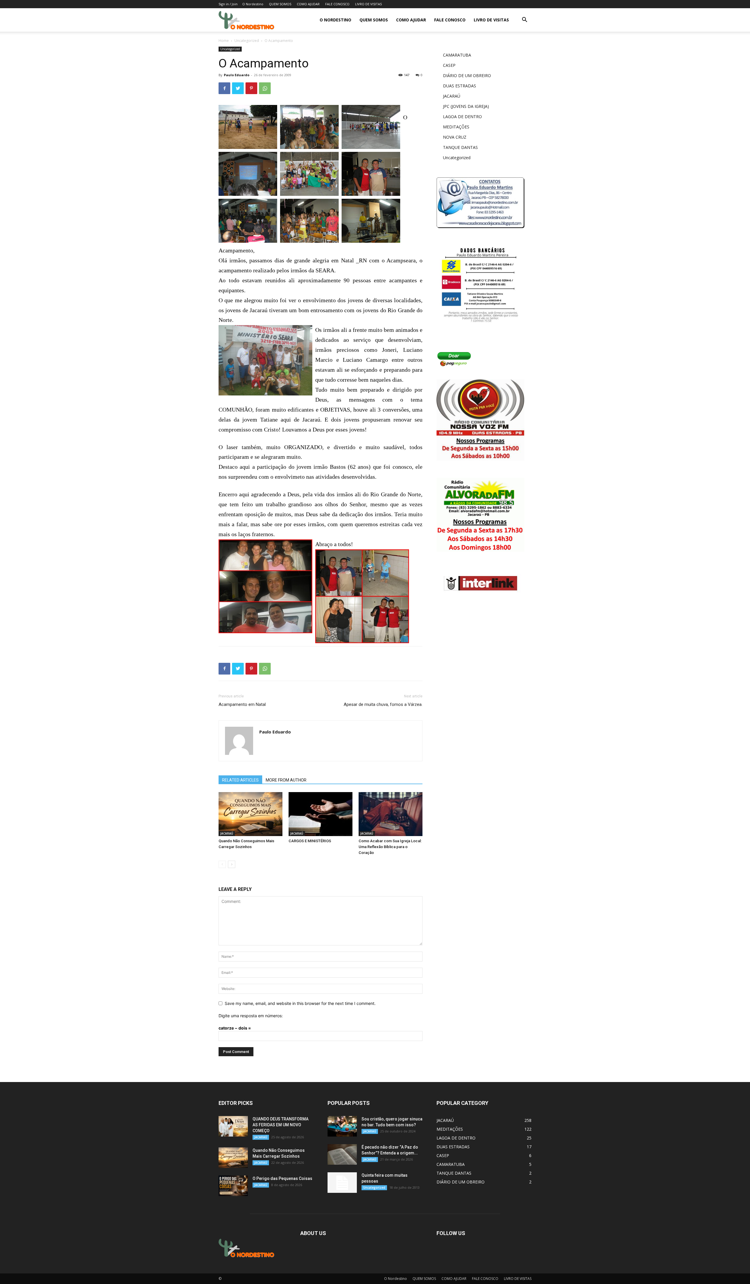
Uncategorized (246, 40)
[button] (524, 20)
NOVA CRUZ (454, 137)
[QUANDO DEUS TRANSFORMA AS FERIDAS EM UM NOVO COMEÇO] (233, 1126)
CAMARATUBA (457, 55)
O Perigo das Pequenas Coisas (282, 1178)
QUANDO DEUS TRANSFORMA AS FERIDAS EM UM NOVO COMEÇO (280, 1125)
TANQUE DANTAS (460, 147)
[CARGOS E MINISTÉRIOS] (320, 814)
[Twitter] (238, 88)
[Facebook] (224, 88)
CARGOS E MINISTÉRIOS (310, 841)
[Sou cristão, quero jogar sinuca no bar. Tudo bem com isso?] (342, 1126)
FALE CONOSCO (337, 4)
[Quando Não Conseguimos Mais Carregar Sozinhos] (250, 814)
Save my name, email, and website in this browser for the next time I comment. (300, 1003)
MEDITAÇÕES (456, 127)
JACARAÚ (226, 833)
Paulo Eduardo (236, 75)
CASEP (449, 65)
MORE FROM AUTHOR (286, 780)
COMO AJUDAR (308, 4)
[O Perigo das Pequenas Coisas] (233, 1186)
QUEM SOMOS (280, 4)
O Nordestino (252, 4)
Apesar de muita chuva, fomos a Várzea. (383, 704)
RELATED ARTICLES (240, 780)
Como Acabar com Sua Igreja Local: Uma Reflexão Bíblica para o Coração (390, 847)
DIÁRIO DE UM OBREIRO (467, 75)
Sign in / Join (228, 4)
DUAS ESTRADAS (459, 86)
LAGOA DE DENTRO (462, 116)
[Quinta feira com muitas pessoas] (342, 1182)
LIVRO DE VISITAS (368, 4)
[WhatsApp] (265, 88)
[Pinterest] (251, 88)
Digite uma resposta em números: (251, 1015)
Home (224, 40)
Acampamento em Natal (242, 704)
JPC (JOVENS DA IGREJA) (466, 106)
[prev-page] (222, 864)
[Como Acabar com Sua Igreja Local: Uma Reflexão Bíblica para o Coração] (390, 814)
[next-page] (231, 864)
